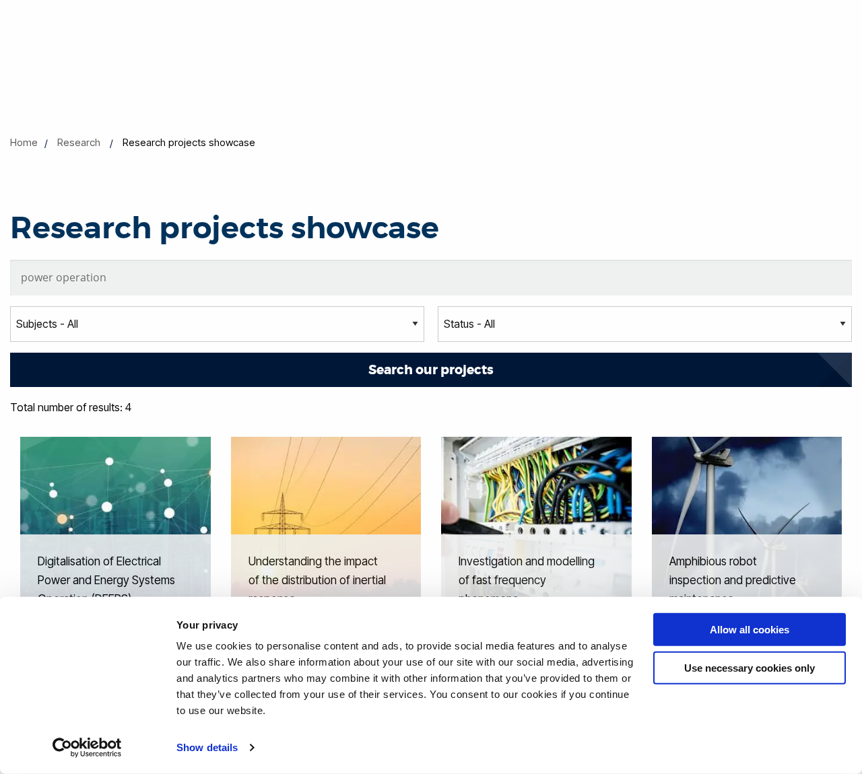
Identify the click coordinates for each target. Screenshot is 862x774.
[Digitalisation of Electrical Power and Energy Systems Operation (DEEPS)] (115, 531)
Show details (207, 747)
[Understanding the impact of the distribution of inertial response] (326, 531)
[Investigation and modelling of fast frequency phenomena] (536, 531)
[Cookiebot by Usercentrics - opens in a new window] (87, 748)
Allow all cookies (749, 629)
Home (24, 142)
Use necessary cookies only (749, 667)
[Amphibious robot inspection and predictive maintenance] (747, 531)
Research (78, 142)
